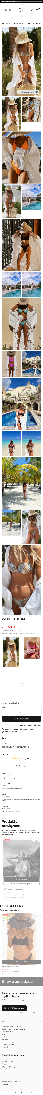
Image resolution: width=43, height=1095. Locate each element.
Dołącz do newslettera (14, 1008)
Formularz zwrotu (7, 1031)
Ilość (3, 707)
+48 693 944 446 (7, 1059)
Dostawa (5, 1039)
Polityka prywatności (8, 1044)
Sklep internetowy (21, 1092)
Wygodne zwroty (7, 1042)
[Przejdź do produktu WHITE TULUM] (11, 652)
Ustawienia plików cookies (11, 1026)
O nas (3, 1034)
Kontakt (4, 1037)
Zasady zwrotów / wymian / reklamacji (14, 1029)
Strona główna (5, 23)
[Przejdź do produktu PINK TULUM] (32, 652)
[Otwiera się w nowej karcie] (6, 10)
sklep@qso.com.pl (8, 1064)
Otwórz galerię (29, 92)
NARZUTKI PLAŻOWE (34, 23)
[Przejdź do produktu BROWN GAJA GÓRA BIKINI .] (21, 939)
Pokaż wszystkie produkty (9, 910)
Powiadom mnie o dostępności (21, 884)
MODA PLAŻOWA (19, 23)
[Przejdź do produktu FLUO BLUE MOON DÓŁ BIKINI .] (21, 862)
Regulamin (5, 1047)
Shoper (16, 1081)
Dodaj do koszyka (21, 719)
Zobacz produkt (21, 879)
